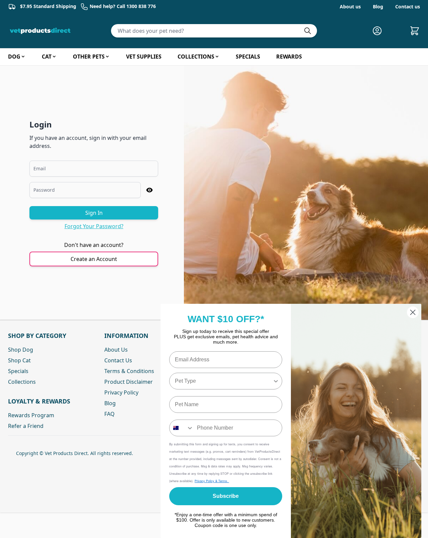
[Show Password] (149, 190)
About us (350, 6)
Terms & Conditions (129, 371)
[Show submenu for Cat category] (54, 56)
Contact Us (118, 360)
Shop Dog (20, 349)
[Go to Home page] (41, 30)
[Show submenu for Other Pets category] (107, 56)
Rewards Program (31, 415)
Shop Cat (19, 360)
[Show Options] (276, 381)
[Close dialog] (413, 312)
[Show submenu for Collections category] (217, 56)
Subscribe (226, 496)
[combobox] (224, 381)
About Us (116, 349)
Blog (378, 6)
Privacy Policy (121, 392)
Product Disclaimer (128, 381)
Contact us (407, 6)
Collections (22, 381)
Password (44, 190)
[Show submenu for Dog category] (23, 56)
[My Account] (380, 30)
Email (39, 168)
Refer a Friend (25, 426)
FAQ (109, 414)
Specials (18, 371)
